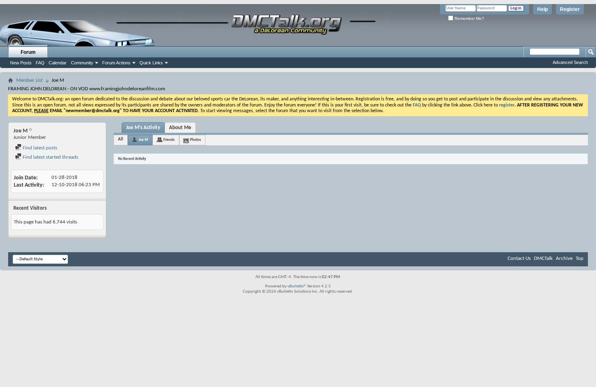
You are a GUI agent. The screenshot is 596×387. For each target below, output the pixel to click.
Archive (564, 258)
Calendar (57, 62)
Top (579, 258)
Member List (29, 80)
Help (542, 9)
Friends (169, 140)
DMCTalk (543, 258)
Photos (195, 140)
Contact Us (519, 258)
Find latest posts (39, 148)
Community (82, 62)
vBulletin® (296, 286)
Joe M (143, 140)
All (120, 139)
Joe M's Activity (143, 127)
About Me (180, 127)
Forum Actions (116, 62)
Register (570, 9)
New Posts (21, 62)
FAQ (40, 62)
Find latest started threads (49, 157)
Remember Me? (468, 18)
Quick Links (151, 62)
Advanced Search (570, 62)
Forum (28, 52)
